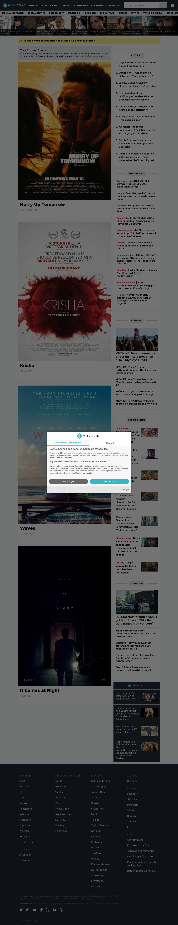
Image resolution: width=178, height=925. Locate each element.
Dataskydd (124, 490)
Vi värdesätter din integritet (68, 442)
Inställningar (68, 481)
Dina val (110, 443)
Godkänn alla (110, 481)
